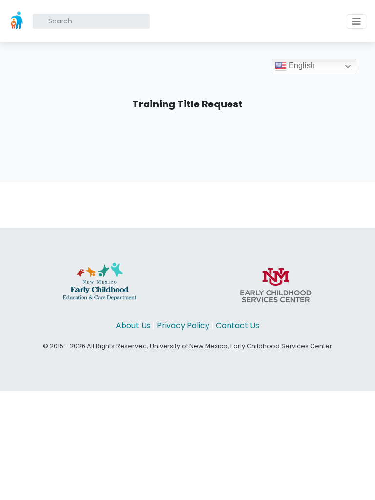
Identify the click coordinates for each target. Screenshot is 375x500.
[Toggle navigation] (356, 21)
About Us (133, 325)
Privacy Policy (183, 325)
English (301, 66)
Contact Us (237, 325)
